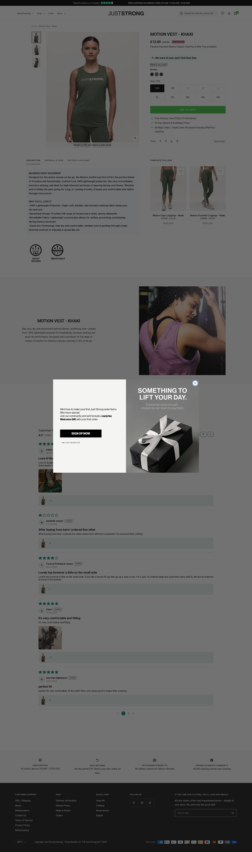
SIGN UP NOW (80, 433)
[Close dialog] (195, 383)
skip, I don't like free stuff (71, 443)
